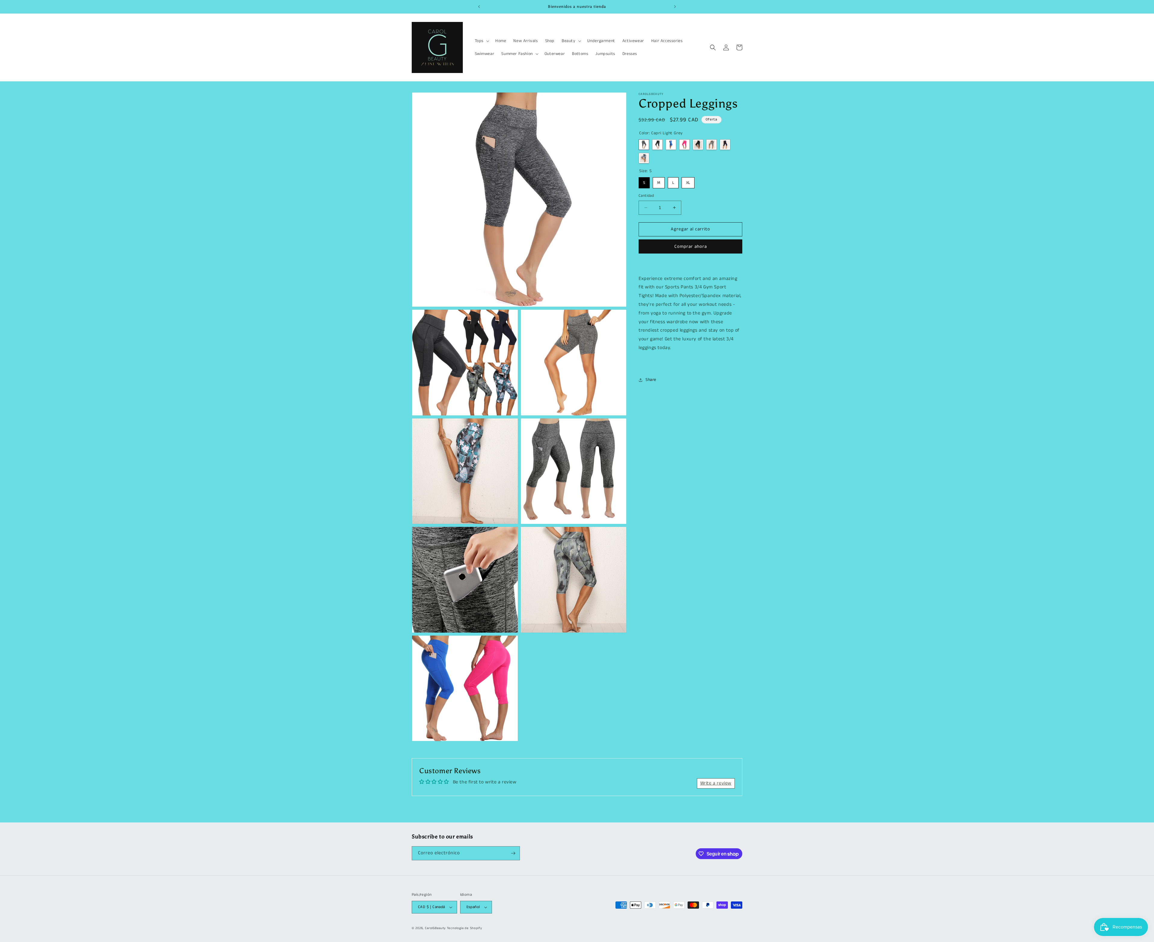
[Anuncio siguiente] (675, 6)
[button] (481, 41)
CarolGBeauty (435, 928)
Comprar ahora (690, 246)
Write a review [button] (715, 783)
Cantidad (646, 196)
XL (688, 181)
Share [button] (651, 380)
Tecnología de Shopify (464, 928)
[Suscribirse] (513, 853)
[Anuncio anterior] (479, 6)
